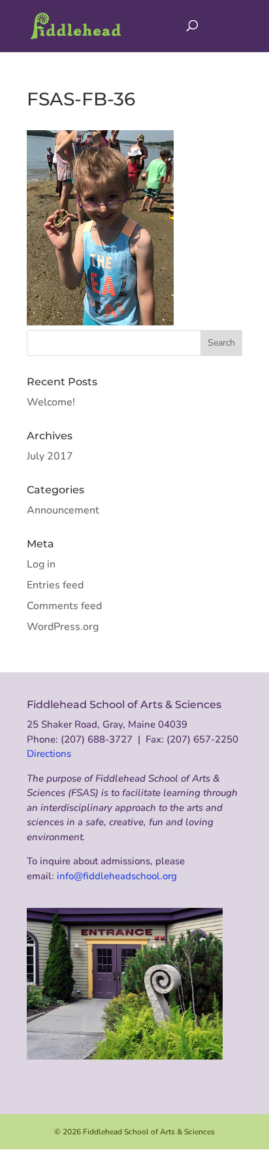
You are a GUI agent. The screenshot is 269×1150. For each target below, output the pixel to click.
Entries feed (55, 585)
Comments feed (64, 606)
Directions (49, 753)
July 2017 (50, 456)
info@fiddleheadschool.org (117, 876)
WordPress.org (63, 627)
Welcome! (51, 402)
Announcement (63, 510)
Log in (41, 564)
